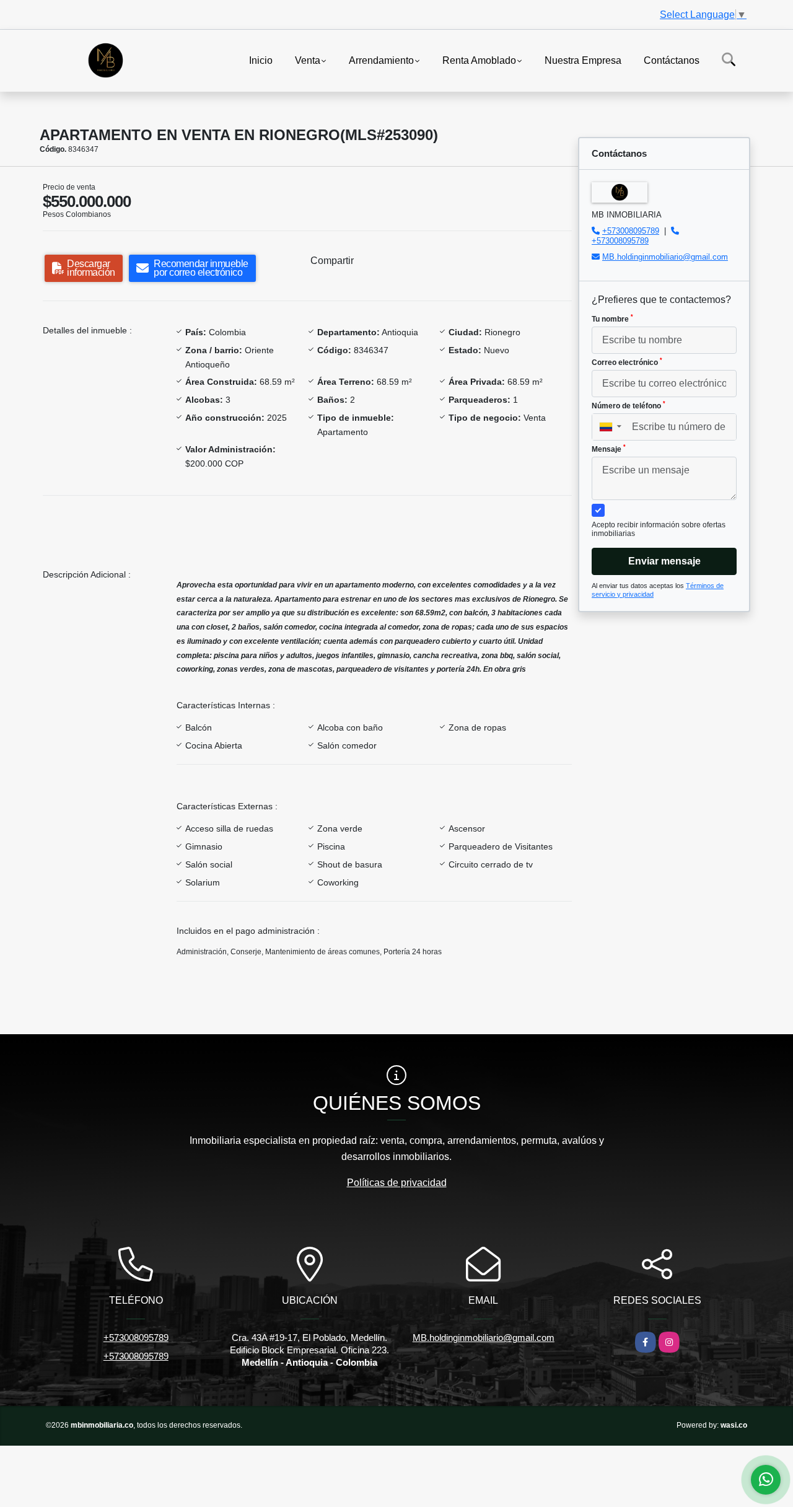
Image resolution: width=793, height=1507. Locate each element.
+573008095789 (630, 230)
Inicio (261, 60)
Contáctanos (671, 60)
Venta (307, 60)
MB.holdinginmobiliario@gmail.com (665, 256)
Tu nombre (612, 318)
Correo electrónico (627, 362)
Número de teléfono (628, 405)
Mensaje (609, 449)
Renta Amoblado (479, 60)
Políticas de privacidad (397, 1182)
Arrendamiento (381, 60)
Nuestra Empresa (583, 60)
